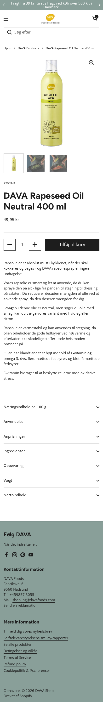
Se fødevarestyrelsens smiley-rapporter (36, 637)
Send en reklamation (21, 605)
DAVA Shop (44, 690)
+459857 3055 (22, 594)
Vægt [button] (8, 480)
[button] (94, 18)
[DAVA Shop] (50, 18)
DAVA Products (28, 48)
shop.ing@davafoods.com (33, 599)
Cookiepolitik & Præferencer (27, 670)
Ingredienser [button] (14, 450)
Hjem (7, 48)
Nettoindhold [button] (15, 495)
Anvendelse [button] (13, 421)
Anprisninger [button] (14, 436)
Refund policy (15, 664)
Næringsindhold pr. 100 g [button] (25, 406)
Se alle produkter (18, 644)
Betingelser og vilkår (20, 650)
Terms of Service (17, 657)
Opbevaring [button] (13, 465)
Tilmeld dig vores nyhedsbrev (28, 631)
